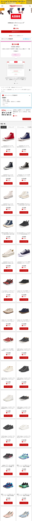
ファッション (20, 127)
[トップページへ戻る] (16, 6)
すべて (3, 127)
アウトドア (11, 127)
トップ (2, 87)
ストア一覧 (7, 87)
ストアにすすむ (26, 119)
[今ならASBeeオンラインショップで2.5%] (16, 11)
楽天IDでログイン (16, 31)
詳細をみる (17, 54)
